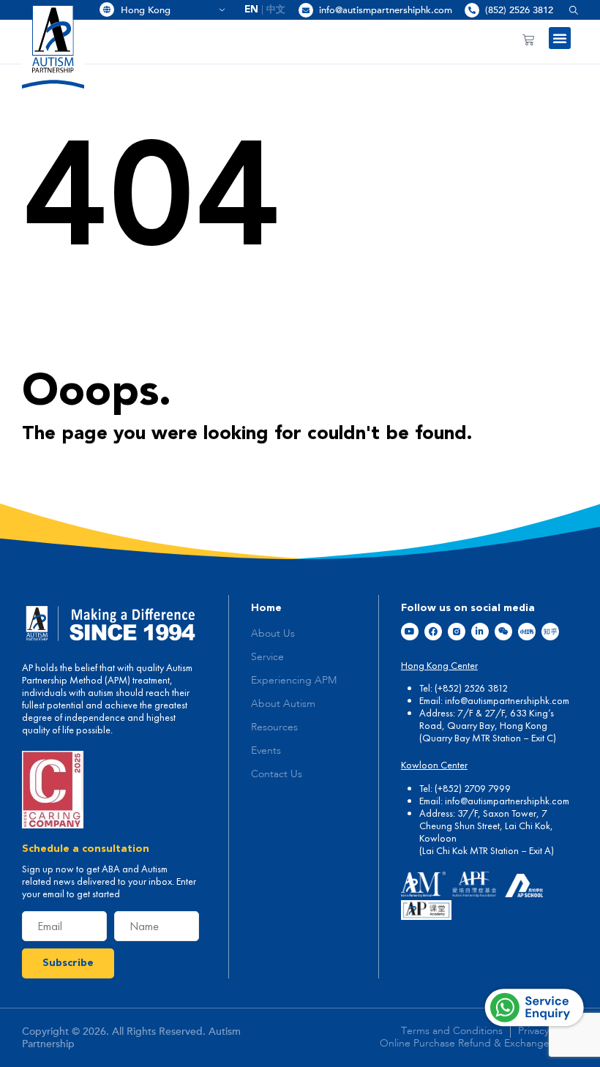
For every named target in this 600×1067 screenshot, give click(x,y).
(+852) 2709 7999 (473, 788)
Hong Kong (167, 10)
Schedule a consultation (85, 849)
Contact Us (276, 774)
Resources (274, 727)
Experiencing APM (294, 680)
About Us (273, 634)
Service (267, 657)
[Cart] (528, 39)
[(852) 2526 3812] (472, 10)
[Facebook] (433, 631)
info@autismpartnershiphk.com (385, 10)
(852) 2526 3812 (519, 10)
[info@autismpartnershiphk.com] (306, 10)
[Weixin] (503, 631)
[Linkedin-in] (480, 631)
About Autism (283, 704)
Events (266, 751)
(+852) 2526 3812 (471, 688)
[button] (568, 10)
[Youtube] (410, 631)
